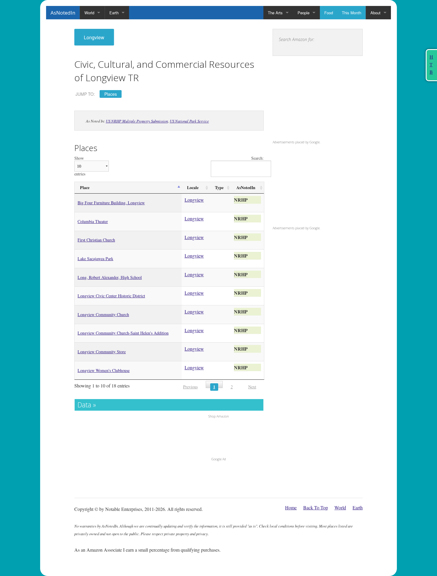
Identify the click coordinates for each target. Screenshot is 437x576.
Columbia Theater (93, 221)
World (89, 12)
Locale (193, 187)
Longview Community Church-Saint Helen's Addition (123, 333)
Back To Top (315, 507)
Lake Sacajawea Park (95, 258)
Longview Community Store (102, 351)
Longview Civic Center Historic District (111, 296)
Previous (190, 387)
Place (84, 187)
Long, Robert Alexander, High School (110, 277)
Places (110, 94)
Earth (114, 12)
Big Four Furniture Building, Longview (111, 202)
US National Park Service (189, 120)
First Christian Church (96, 240)
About (375, 12)
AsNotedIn (63, 12)
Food (328, 12)
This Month (351, 12)
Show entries (79, 166)
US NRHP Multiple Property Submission (137, 120)
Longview (94, 37)
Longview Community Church (103, 314)
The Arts (275, 12)
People (303, 12)
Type (219, 187)
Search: (257, 158)
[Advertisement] (310, 99)
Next (252, 387)
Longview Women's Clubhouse (104, 370)
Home (291, 507)
